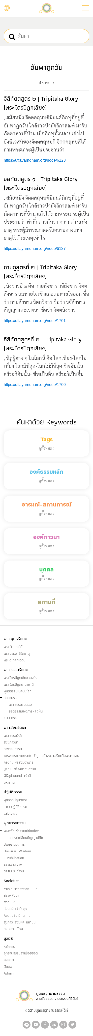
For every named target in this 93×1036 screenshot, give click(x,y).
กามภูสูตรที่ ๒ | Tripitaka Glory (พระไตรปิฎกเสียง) (40, 271)
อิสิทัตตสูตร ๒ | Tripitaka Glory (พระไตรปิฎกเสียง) (41, 103)
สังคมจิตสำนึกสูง (15, 909)
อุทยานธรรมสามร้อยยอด (21, 953)
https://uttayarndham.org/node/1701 (35, 321)
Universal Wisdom (17, 851)
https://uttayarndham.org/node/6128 (35, 160)
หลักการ (9, 946)
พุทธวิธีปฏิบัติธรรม (17, 800)
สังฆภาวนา (11, 742)
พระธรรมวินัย (13, 736)
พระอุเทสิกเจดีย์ (14, 660)
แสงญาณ (10, 813)
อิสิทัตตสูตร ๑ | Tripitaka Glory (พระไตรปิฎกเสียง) (41, 183)
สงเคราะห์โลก (13, 929)
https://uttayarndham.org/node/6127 (35, 248)
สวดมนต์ (10, 902)
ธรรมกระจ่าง (13, 864)
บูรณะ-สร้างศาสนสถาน (20, 769)
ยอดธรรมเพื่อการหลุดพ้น (26, 711)
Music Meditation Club (20, 889)
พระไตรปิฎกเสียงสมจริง (20, 678)
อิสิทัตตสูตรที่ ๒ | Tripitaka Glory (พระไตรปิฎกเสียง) (43, 343)
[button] (85, 8)
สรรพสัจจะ (11, 895)
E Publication (14, 858)
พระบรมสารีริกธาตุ (17, 653)
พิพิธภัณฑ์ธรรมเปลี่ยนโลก (21, 831)
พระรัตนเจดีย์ (13, 647)
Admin (9, 973)
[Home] (46, 7)
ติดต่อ (8, 967)
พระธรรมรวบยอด (21, 705)
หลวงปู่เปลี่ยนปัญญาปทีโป (26, 838)
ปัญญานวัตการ (14, 844)
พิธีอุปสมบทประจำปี (17, 776)
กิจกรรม (9, 960)
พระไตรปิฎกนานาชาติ (19, 684)
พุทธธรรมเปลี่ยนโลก (17, 691)
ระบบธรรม (11, 718)
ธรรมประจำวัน (14, 871)
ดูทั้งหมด (46, 448)
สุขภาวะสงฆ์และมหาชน (19, 922)
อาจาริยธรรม (13, 749)
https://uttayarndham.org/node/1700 (35, 385)
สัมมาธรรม (11, 698)
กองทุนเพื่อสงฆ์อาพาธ (18, 762)
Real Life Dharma (17, 915)
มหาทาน (9, 782)
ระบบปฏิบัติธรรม (15, 807)
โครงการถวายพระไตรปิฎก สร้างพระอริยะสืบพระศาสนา (42, 756)
